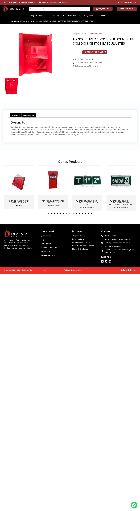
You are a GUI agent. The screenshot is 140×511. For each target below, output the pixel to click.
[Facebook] (106, 261)
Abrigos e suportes (37, 16)
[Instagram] (110, 261)
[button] (134, 505)
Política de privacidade (73, 270)
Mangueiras (88, 16)
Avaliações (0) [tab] (28, 115)
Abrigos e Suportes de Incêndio (24, 21)
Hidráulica (71, 16)
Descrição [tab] (16, 115)
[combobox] (59, 9)
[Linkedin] (102, 261)
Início (11, 21)
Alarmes (56, 16)
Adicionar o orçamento (95, 52)
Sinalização (105, 16)
